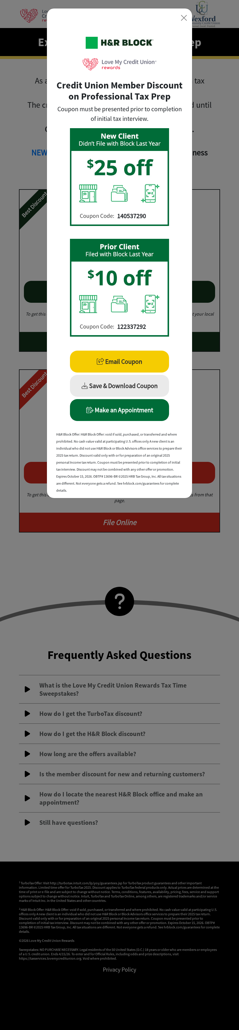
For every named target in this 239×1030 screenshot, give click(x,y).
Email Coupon (123, 361)
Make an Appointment (123, 410)
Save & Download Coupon (123, 386)
